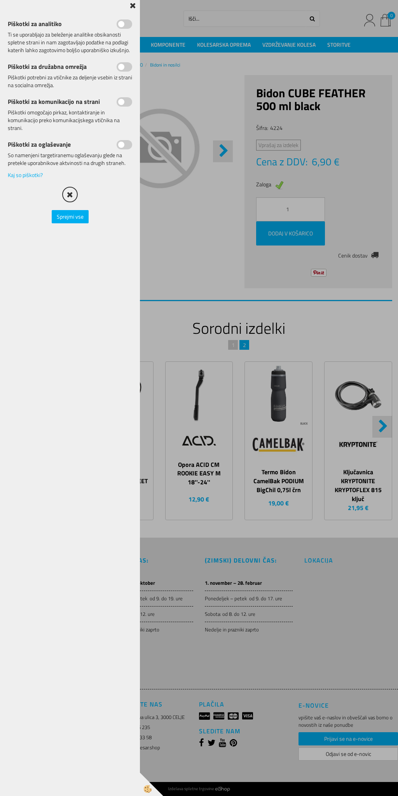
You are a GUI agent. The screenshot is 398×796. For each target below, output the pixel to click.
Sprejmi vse (70, 216)
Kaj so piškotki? (25, 175)
